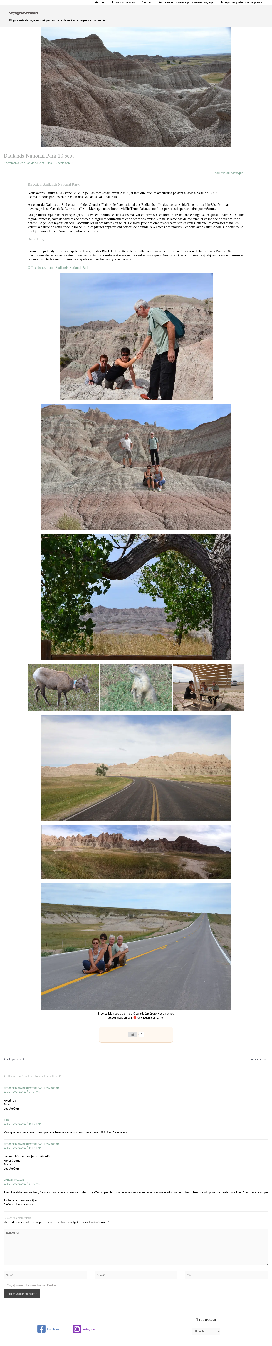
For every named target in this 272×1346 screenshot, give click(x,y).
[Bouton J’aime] (132, 1034)
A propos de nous (124, 2)
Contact (147, 2)
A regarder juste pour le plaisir (241, 2)
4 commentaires (13, 162)
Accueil (100, 2)
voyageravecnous (23, 13)
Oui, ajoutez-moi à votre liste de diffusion (31, 1285)
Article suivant (261, 1059)
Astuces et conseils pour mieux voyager (186, 2)
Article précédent (12, 1059)
